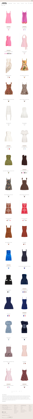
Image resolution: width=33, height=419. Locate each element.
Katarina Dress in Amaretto (24, 385)
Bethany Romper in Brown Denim (24, 194)
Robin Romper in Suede (8, 242)
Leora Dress (8, 313)
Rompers (15, 409)
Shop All (18, 3)
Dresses (15, 3)
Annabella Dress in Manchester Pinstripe (24, 266)
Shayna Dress (9, 337)
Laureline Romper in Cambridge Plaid (8, 361)
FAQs (21, 408)
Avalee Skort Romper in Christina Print (8, 170)
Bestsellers (15, 407)
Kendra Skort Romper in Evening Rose (8, 99)
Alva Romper (24, 313)
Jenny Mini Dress (8, 123)
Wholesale (30, 409)
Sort (4, 5)
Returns (30, 407)
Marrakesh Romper (8, 75)
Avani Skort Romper (8, 218)
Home (2, 4)
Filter (2, 5)
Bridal (26, 3)
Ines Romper (24, 242)
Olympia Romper (24, 51)
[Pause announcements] (32, 0)
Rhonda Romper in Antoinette (8, 194)
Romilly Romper (24, 123)
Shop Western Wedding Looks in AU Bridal (7, 0)
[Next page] (21, 391)
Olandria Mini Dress (24, 337)
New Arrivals (10, 3)
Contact (22, 407)
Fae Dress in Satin (8, 266)
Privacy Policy (23, 409)
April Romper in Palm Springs (24, 75)
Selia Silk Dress (24, 27)
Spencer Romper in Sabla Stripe (24, 99)
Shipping (30, 406)
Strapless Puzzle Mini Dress (9, 51)
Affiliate (30, 408)
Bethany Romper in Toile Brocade (8, 385)
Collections (22, 3)
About (21, 406)
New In (15, 406)
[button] (31, 3)
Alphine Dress (9, 27)
